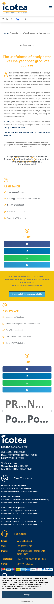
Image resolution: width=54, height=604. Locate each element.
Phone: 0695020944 (10, 502)
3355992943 (33, 491)
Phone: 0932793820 (10, 513)
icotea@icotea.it (24, 541)
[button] (27, 244)
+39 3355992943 (24, 546)
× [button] (51, 576)
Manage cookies (27, 601)
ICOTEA (7, 121)
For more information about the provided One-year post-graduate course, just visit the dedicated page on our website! (27, 145)
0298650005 (13, 491)
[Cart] (17, 19)
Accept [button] (27, 594)
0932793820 (13, 524)
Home (5, 33)
